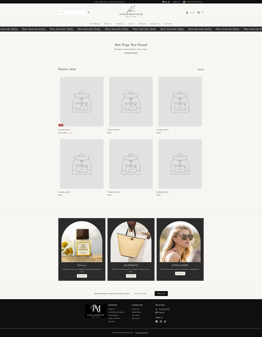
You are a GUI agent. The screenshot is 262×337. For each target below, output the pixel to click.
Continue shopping (131, 53)
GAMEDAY (119, 24)
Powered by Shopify (141, 332)
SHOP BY (107, 24)
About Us (111, 309)
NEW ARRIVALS (95, 24)
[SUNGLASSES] (180, 241)
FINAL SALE (142, 24)
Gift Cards (135, 315)
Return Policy (136, 312)
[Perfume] (81, 241)
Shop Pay (111, 321)
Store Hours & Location (116, 312)
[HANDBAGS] (131, 241)
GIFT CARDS (168, 24)
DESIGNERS (154, 24)
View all (201, 69)
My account (136, 318)
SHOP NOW (82, 276)
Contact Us (135, 309)
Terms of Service (114, 318)
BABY (131, 24)
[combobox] (74, 12)
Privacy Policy (113, 315)
